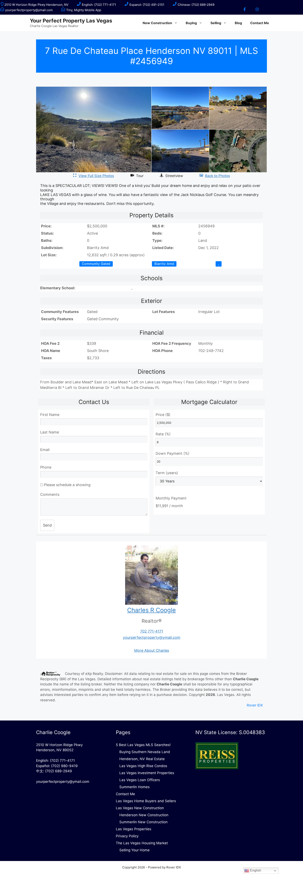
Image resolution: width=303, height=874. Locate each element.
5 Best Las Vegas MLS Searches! (143, 745)
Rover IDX (255, 705)
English (255, 870)
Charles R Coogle (151, 610)
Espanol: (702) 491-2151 (146, 5)
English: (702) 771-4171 (98, 5)
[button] (55, 176)
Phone (45, 467)
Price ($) (163, 414)
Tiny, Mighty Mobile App (83, 10)
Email (44, 450)
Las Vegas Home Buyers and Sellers (146, 801)
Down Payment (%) (172, 453)
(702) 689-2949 (58, 771)
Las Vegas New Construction (140, 808)
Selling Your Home (134, 850)
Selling (215, 23)
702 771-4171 (151, 631)
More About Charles (151, 650)
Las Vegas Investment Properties (146, 773)
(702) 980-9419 (64, 766)
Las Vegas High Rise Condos (143, 766)
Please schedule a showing (66, 485)
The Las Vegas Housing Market (142, 843)
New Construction (157, 23)
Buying (191, 23)
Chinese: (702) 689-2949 (195, 5)
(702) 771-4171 (62, 760)
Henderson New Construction (143, 815)
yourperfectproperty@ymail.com (28, 10)
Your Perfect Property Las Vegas (71, 21)
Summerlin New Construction (143, 822)
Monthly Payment (171, 498)
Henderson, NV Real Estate (142, 759)
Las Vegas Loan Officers (139, 780)
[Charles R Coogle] (151, 603)
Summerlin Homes (134, 787)
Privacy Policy (127, 836)
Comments (49, 494)
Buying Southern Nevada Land (144, 752)
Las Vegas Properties (133, 829)
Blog (238, 23)
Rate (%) (163, 434)
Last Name (49, 432)
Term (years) (167, 473)
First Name (49, 414)
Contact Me (259, 23)
